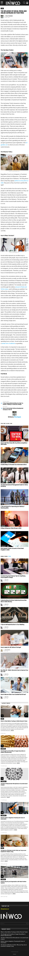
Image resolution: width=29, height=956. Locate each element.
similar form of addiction (8, 343)
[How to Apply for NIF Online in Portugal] (14, 638)
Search (26, 923)
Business (3, 462)
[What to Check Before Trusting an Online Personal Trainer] (14, 711)
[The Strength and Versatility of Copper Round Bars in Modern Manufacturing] (14, 741)
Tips (2, 440)
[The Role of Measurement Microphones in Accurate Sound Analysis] (14, 774)
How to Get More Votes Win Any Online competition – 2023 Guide (14, 443)
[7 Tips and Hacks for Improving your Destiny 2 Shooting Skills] (14, 497)
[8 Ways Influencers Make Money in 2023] (14, 519)
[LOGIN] (27, 3)
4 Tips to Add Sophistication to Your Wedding (12, 624)
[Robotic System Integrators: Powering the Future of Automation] (14, 808)
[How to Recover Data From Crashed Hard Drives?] (14, 685)
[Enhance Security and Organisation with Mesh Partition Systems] (14, 872)
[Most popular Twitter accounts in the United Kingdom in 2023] (14, 539)
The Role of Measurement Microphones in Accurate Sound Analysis (14, 784)
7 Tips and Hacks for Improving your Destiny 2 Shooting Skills (12, 507)
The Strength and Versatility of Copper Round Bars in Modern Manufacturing (13, 751)
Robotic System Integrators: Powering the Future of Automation (13, 818)
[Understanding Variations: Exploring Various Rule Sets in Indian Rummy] (14, 591)
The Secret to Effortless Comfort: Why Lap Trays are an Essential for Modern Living (13, 851)
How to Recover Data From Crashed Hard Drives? (13, 694)
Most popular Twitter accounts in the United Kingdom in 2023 (12, 549)
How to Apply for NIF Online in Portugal (11, 647)
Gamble (2, 482)
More (12, 730)
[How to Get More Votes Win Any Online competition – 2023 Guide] (14, 433)
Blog (2, 718)
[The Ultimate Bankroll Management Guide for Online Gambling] (14, 475)
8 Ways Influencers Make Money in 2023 (11, 528)
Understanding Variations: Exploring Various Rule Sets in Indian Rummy (13, 601)
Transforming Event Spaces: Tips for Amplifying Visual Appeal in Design (13, 576)
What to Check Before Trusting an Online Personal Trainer (14, 721)
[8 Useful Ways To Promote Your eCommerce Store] (14, 455)
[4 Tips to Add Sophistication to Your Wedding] (14, 615)
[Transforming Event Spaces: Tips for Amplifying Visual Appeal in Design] (14, 566)
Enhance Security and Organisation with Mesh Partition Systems (13, 882)
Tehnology (3, 546)
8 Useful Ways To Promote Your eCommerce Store (14, 464)
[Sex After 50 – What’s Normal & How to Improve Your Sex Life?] (14, 660)
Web (8, 546)
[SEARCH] (24, 3)
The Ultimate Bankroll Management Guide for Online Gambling (14, 485)
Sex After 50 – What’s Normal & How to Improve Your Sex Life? (14, 671)
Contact (14, 954)
